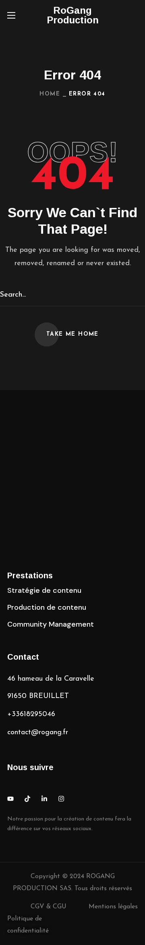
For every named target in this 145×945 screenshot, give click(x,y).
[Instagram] (61, 798)
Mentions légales (113, 906)
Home (49, 94)
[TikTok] (27, 798)
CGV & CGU (48, 906)
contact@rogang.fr (37, 732)
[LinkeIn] (44, 798)
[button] (134, 15)
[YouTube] (10, 798)
